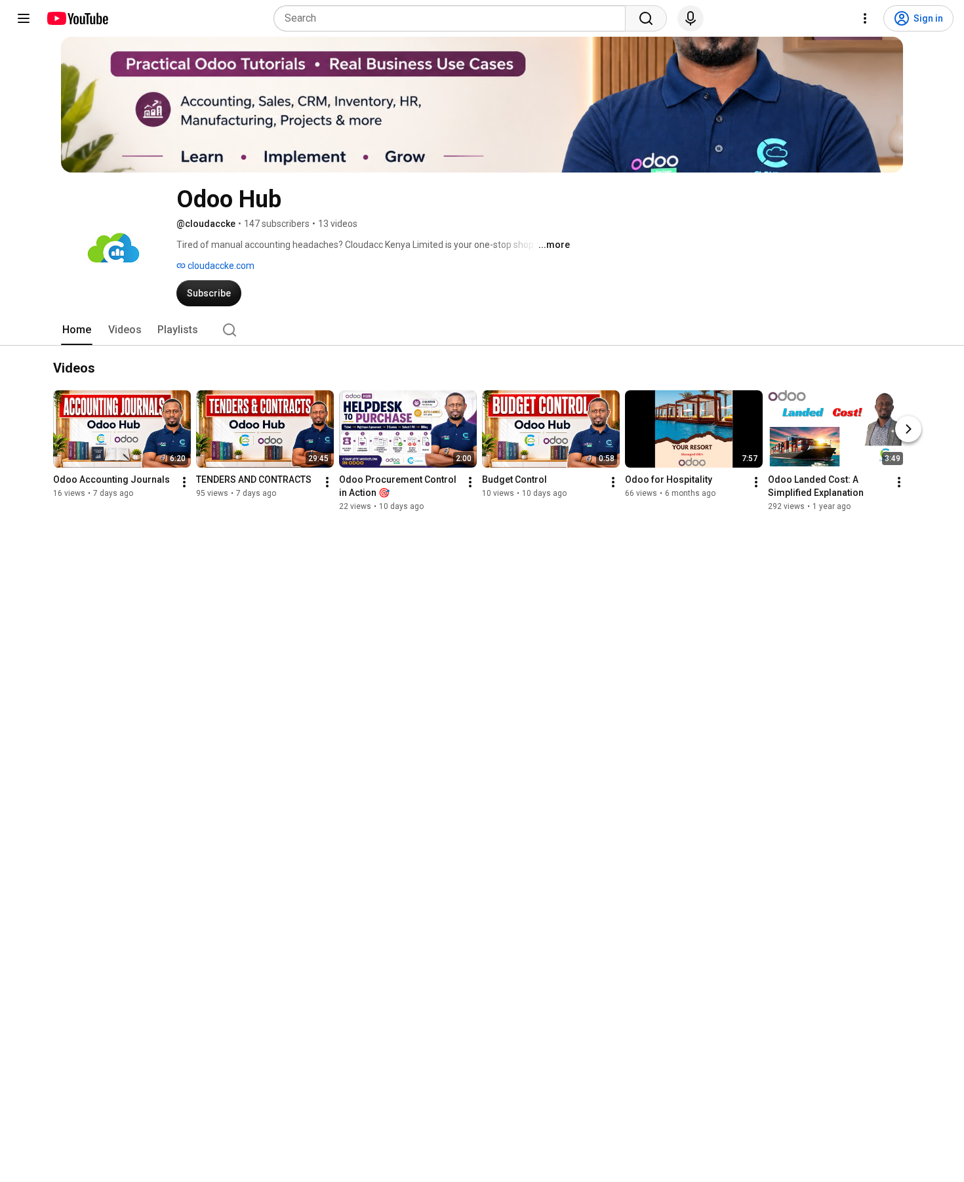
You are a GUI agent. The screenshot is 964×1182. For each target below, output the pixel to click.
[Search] (646, 18)
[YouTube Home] (77, 18)
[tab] (76, 330)
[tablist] (482, 330)
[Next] (908, 429)
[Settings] (865, 18)
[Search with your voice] (690, 18)
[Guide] (23, 18)
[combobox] (453, 18)
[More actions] (184, 482)
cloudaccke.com (220, 265)
